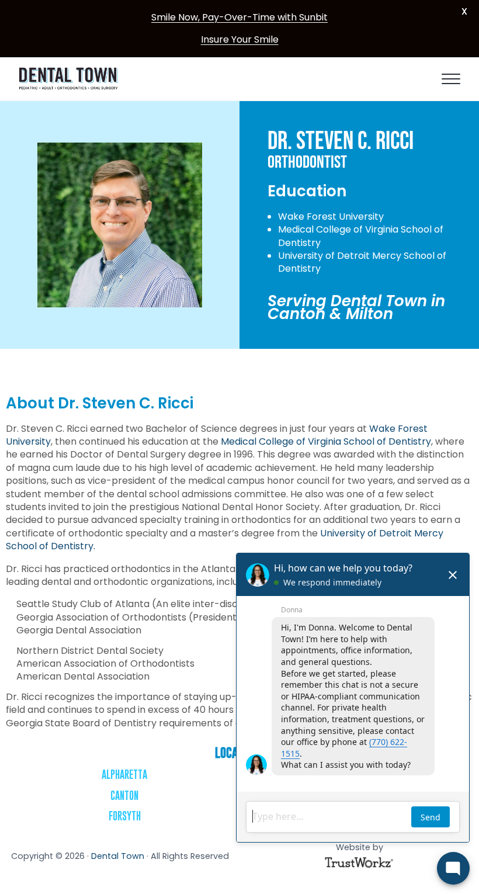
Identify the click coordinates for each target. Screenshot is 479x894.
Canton (124, 795)
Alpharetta (124, 774)
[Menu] (451, 79)
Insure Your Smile (240, 39)
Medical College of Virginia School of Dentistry (326, 441)
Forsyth (125, 816)
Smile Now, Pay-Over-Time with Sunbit (239, 17)
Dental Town (117, 856)
